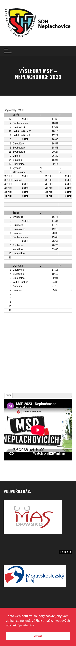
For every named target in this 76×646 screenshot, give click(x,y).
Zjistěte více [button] (25, 625)
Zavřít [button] (38, 635)
